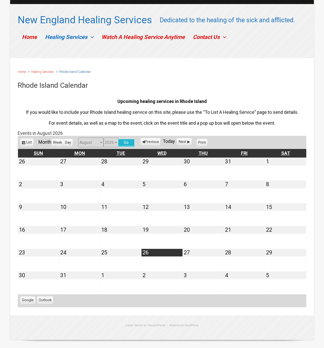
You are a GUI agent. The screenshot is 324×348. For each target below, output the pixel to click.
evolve (129, 325)
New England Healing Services (85, 20)
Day (68, 142)
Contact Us (206, 37)
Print (202, 143)
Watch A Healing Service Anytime (143, 37)
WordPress (191, 325)
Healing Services (66, 37)
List (29, 143)
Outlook (45, 301)
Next (182, 142)
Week (57, 142)
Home (29, 37)
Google (28, 301)
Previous (152, 142)
